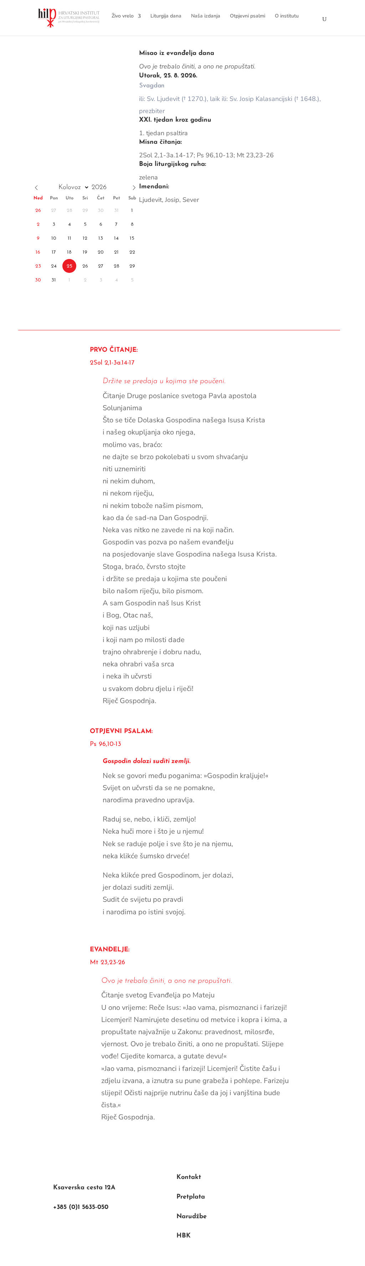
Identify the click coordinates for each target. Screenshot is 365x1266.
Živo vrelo (123, 15)
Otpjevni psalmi (247, 15)
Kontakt (188, 1177)
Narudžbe (191, 1217)
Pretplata (190, 1197)
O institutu (287, 15)
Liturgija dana (165, 15)
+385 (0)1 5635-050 (80, 1207)
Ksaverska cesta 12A (84, 1188)
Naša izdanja (205, 15)
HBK (183, 1236)
